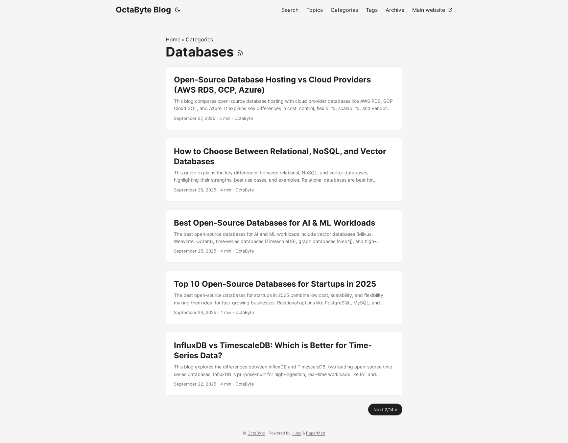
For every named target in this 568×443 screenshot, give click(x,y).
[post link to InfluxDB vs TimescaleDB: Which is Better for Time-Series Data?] (284, 363)
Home (173, 39)
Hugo (296, 433)
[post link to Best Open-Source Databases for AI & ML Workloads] (284, 236)
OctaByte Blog (143, 9)
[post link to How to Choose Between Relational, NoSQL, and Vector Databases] (284, 169)
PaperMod (315, 433)
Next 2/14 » (385, 409)
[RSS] (240, 52)
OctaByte (256, 433)
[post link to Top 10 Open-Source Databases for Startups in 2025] (284, 297)
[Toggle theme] (177, 10)
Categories (199, 39)
